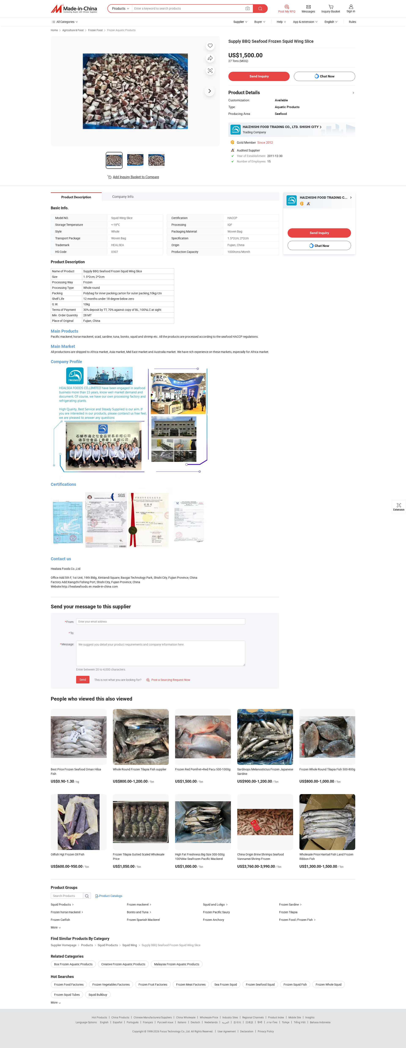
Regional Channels (253, 1017)
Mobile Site (294, 1017)
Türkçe (285, 1022)
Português (133, 1022)
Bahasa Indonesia (320, 1022)
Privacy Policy (266, 1031)
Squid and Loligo (214, 904)
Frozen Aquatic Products (121, 30)
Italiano (182, 1022)
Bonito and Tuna (137, 912)
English (104, 1022)
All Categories (65, 22)
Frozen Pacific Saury (216, 912)
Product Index (276, 1017)
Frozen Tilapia (288, 912)
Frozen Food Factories (69, 984)
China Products (120, 1017)
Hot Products (99, 1017)
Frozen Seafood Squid (260, 984)
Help (280, 22)
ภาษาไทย (272, 1022)
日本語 (249, 1022)
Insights (309, 1017)
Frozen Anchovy (213, 920)
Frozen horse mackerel (65, 912)
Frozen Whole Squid (329, 984)
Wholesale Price (209, 1017)
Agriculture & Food (73, 30)
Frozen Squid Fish (295, 984)
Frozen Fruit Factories (153, 984)
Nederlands (211, 1022)
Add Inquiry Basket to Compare (136, 177)
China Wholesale (185, 1017)
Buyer (258, 22)
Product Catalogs (110, 896)
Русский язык (165, 1022)
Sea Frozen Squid (225, 984)
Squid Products (61, 904)
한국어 (237, 1022)
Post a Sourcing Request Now (168, 680)
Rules (352, 22)
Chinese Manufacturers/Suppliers (153, 1017)
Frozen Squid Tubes (67, 995)
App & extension (303, 22)
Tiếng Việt (300, 1022)
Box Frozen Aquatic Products (73, 964)
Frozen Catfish (60, 920)
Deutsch (195, 1022)
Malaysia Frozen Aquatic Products (176, 964)
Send (83, 680)
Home (54, 30)
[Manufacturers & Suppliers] (74, 8)
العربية (225, 1022)
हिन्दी (260, 1022)
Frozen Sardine (289, 904)
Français (148, 1022)
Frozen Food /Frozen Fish (296, 920)
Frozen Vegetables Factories (111, 984)
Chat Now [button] (327, 76)
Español (117, 1022)
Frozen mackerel (137, 904)
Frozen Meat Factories (191, 984)
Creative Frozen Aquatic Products (123, 964)
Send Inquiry (259, 76)
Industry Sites (230, 1017)
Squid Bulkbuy (98, 995)
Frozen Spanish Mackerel (143, 920)
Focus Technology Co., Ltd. (175, 1031)
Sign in (351, 11)
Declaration (246, 1031)
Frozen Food (95, 30)
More (54, 1002)
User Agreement (227, 1031)
